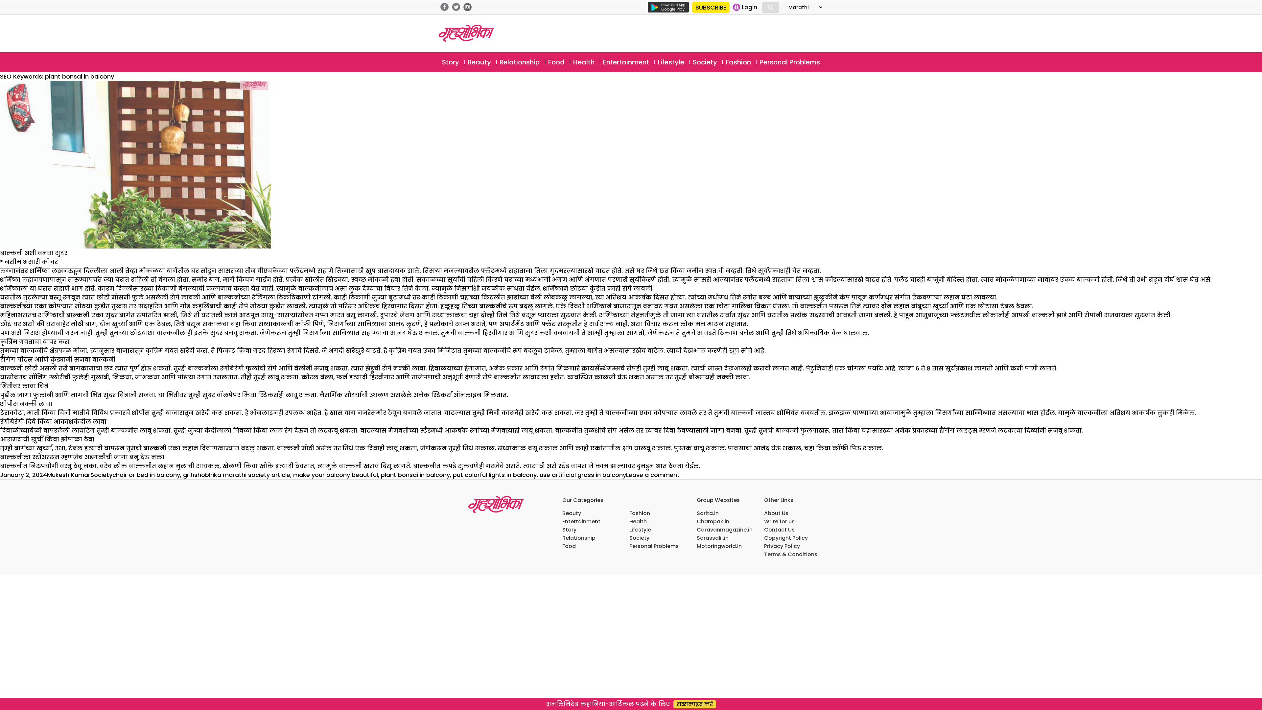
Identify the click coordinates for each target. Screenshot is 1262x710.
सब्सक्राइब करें (695, 704)
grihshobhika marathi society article (236, 475)
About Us (776, 513)
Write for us (779, 521)
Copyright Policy (786, 538)
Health (584, 62)
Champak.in (713, 521)
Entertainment (626, 62)
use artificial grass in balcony (583, 475)
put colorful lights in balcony (495, 475)
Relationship (520, 62)
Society (705, 62)
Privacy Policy (782, 546)
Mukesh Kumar (68, 475)
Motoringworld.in (719, 546)
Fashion (738, 62)
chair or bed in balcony (146, 475)
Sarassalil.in (713, 538)
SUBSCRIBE (710, 7)
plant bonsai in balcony (415, 475)
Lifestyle (671, 62)
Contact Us (779, 529)
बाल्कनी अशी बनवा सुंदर (33, 253)
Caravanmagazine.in (725, 529)
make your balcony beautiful (335, 475)
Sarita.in (708, 513)
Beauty (479, 62)
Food (556, 62)
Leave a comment (653, 475)
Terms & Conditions (790, 554)
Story (450, 62)
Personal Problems (790, 62)
